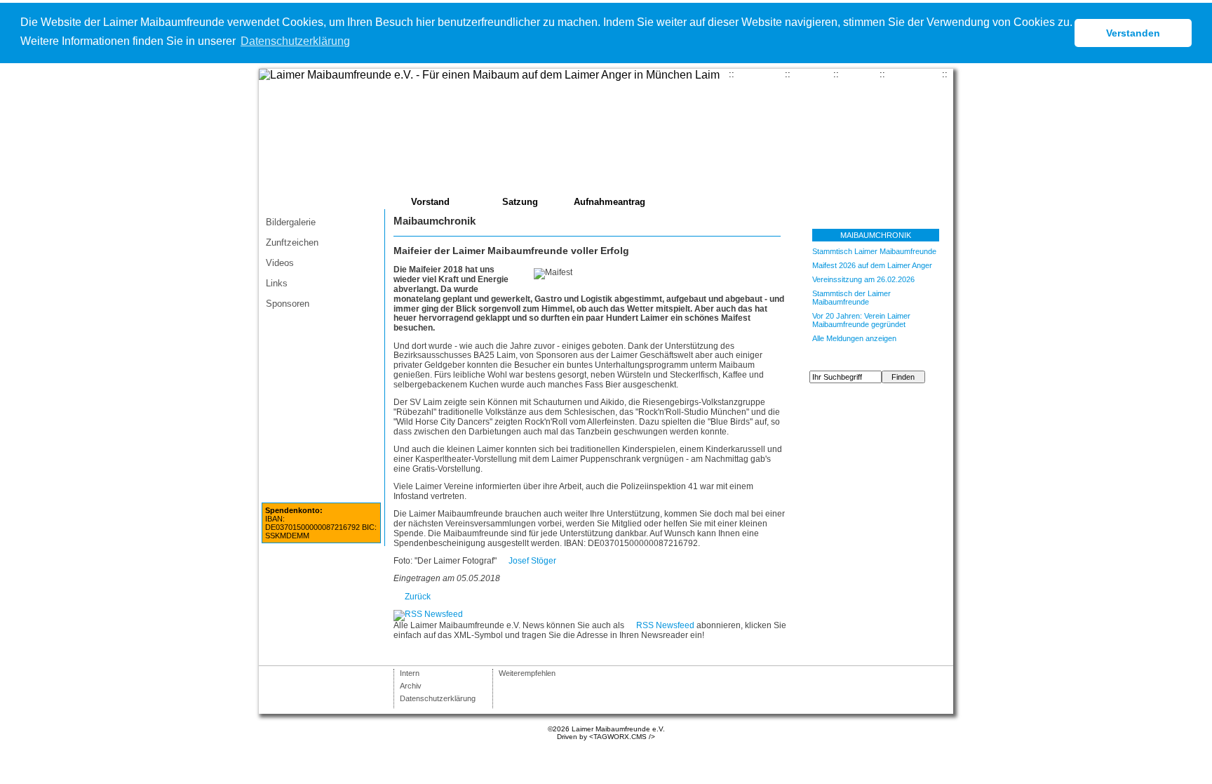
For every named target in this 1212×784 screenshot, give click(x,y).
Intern (409, 673)
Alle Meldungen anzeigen (854, 338)
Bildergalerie (291, 222)
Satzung (520, 202)
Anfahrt (859, 74)
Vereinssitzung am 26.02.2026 (863, 279)
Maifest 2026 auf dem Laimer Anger (872, 265)
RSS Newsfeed (665, 625)
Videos (280, 263)
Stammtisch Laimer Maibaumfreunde (874, 251)
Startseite (759, 74)
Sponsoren (287, 303)
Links (277, 283)
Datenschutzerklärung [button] (295, 41)
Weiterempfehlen (527, 673)
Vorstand (430, 202)
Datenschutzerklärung (438, 698)
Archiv (411, 686)
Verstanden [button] (1133, 33)
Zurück (418, 596)
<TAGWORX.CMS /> (622, 736)
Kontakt (812, 74)
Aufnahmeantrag (609, 202)
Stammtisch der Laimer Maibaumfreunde (851, 297)
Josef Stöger (532, 561)
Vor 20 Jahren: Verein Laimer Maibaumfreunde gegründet (861, 320)
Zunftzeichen (292, 242)
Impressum (913, 74)
